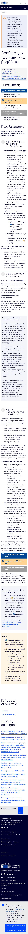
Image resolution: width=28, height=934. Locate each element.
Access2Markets (6, 818)
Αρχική (3, 12)
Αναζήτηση (25, 2)
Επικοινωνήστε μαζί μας (8, 877)
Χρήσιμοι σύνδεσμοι (8, 714)
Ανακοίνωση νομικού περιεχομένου (11, 895)
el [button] (20, 2)
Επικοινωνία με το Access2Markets (11, 835)
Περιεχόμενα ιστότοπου (8, 845)
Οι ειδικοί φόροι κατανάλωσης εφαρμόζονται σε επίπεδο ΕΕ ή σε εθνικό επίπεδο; (12, 765)
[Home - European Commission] (12, 866)
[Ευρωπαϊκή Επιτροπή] (4, 2)
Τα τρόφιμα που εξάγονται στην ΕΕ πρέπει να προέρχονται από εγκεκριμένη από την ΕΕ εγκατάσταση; (13, 782)
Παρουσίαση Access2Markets (10, 842)
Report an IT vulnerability (8, 880)
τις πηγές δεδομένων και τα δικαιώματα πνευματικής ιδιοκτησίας (11, 624)
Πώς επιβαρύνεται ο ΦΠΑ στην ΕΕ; (12, 771)
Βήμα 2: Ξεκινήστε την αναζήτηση (12, 76)
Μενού (25, 8)
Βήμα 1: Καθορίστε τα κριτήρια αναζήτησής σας (11, 72)
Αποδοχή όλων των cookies (16, 926)
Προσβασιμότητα (6, 898)
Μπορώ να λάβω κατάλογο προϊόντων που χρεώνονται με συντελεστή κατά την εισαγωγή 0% (14, 757)
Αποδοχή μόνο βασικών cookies (16, 930)
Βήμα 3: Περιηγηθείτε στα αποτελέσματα (14, 78)
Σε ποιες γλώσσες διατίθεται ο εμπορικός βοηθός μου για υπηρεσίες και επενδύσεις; (13, 800)
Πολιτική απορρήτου (7, 891)
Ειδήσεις (5, 711)
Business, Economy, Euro (8, 856)
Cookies (3, 888)
